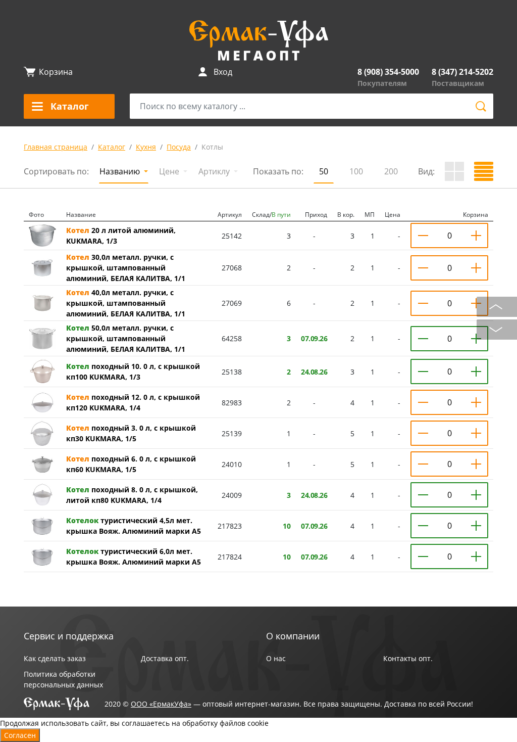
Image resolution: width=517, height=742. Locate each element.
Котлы (212, 147)
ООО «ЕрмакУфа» (161, 704)
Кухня (146, 147)
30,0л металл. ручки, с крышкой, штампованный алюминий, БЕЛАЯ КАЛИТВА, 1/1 (125, 267)
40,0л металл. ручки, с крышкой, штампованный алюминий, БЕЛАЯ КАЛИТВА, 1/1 (125, 303)
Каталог (111, 147)
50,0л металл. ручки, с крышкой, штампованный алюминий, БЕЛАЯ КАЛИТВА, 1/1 (125, 338)
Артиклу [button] (215, 171)
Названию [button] (120, 171)
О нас (276, 658)
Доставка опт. (165, 658)
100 (356, 171)
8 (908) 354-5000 (388, 71)
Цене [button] (170, 171)
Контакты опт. (408, 658)
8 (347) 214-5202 (462, 71)
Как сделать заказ (55, 658)
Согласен (20, 735)
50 (323, 171)
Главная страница (55, 147)
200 (391, 171)
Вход (223, 71)
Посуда (179, 147)
